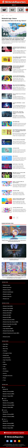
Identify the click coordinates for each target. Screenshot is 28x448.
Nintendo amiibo (6, 336)
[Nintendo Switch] (12, 9)
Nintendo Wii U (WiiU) (7, 310)
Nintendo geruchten (7, 287)
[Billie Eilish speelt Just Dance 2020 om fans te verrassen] (7, 175)
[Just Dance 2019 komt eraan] (7, 210)
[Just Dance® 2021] (7, 150)
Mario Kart (5, 346)
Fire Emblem (5, 371)
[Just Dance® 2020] (7, 192)
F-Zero (4, 380)
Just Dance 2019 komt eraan (18, 207)
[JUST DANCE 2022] (7, 123)
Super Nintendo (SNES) (8, 328)
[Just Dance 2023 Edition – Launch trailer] (7, 105)
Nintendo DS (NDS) (7, 317)
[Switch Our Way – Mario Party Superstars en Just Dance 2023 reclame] (7, 114)
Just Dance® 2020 (16, 190)
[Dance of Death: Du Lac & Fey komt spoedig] (7, 96)
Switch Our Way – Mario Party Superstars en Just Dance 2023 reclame (18, 112)
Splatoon (5, 364)
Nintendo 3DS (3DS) (7, 312)
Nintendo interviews (7, 296)
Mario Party (5, 348)
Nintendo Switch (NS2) (8, 306)
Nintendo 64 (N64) (6, 326)
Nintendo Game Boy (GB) (8, 330)
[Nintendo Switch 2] (4, 9)
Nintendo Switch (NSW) (8, 308)
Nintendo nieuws (6, 285)
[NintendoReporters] (14, 3)
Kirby (4, 362)
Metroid (4, 368)
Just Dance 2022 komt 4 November (19, 139)
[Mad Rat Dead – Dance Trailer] (7, 166)
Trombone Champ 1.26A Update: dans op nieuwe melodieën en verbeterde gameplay (18, 67)
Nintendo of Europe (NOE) (8, 391)
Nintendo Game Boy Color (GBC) (10, 324)
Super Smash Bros (7, 359)
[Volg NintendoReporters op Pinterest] (15, 441)
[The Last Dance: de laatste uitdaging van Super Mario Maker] (7, 59)
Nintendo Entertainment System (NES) (11, 333)
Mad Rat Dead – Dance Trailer (18, 164)
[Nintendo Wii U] (21, 9)
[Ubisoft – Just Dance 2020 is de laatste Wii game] (7, 183)
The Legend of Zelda (7, 353)
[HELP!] (19, 441)
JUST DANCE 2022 (16, 121)
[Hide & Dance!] (7, 158)
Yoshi (4, 366)
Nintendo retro (6, 298)
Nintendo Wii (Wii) (7, 315)
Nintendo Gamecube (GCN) (8, 319)
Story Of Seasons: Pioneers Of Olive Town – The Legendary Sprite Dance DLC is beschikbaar (19, 130)
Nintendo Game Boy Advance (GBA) (10, 321)
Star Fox (5, 373)
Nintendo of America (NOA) (8, 393)
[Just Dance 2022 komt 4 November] (7, 142)
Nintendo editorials (7, 294)
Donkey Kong (6, 355)
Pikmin (4, 377)
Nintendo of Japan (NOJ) (8, 396)
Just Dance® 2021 (16, 148)
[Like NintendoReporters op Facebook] (7, 441)
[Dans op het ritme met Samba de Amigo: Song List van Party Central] (7, 87)
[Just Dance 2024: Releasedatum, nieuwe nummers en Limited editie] (7, 78)
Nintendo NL (5, 389)
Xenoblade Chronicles (7, 375)
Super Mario (5, 344)
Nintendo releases (7, 289)
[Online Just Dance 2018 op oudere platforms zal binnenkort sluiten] (7, 201)
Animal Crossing (6, 357)
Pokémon (5, 350)
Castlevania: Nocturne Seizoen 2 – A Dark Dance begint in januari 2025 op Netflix (19, 48)
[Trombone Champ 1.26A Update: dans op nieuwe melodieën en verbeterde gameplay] (7, 68)
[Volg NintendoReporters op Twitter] (11, 441)
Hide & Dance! (15, 156)
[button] (14, 5)
